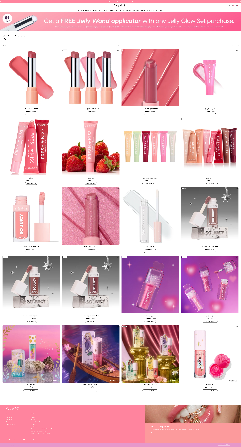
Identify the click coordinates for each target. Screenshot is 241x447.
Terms (33, 417)
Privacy (33, 419)
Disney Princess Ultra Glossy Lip (90, 384)
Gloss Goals (210, 176)
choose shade (32, 113)
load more (120, 395)
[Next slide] (240, 1)
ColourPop (18, 445)
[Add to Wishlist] (58, 50)
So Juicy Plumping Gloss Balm (150, 108)
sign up (152, 432)
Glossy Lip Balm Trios (31, 176)
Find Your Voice (31, 384)
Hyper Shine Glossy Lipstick (31, 108)
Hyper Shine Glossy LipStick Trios (91, 108)
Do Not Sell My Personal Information (42, 428)
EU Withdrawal (35, 426)
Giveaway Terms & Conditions (40, 433)
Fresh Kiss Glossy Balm (209, 108)
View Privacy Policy (196, 429)
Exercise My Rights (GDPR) (39, 431)
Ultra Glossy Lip (150, 246)
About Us (9, 419)
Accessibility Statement (38, 422)
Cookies (33, 424)
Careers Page (10, 424)
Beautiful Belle (209, 384)
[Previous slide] (0, 1)
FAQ (7, 422)
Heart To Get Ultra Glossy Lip (150, 315)
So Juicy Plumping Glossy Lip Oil (31, 246)
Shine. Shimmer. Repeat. (150, 176)
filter (6, 45)
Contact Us (9, 417)
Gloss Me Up (210, 315)
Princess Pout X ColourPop (150, 384)
